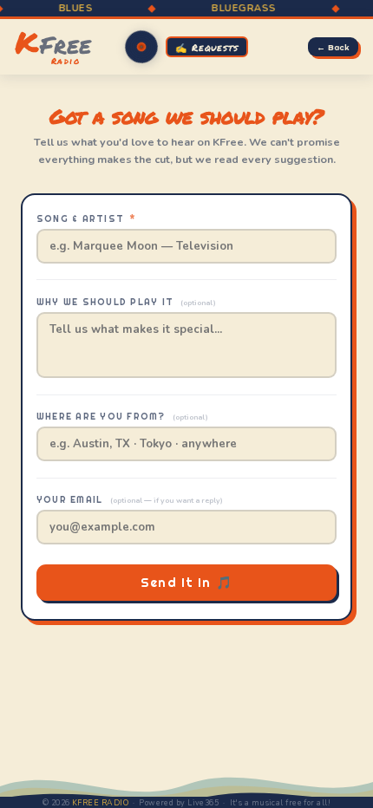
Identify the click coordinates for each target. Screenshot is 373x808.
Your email (129, 499)
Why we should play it (126, 302)
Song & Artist (86, 219)
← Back (333, 47)
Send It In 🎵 (186, 582)
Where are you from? (122, 416)
